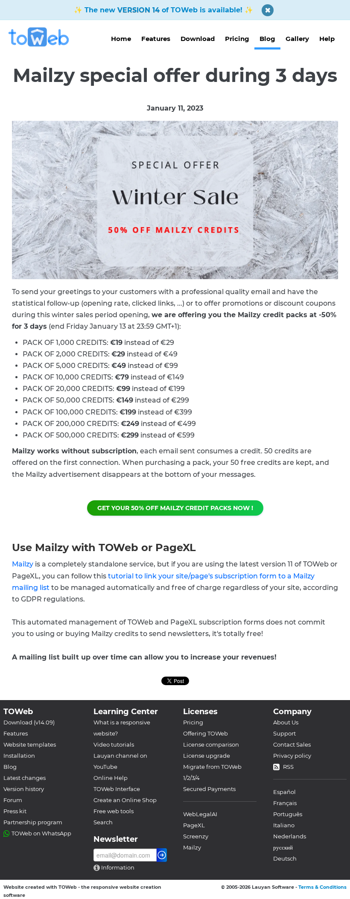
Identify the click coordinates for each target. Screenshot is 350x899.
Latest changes (24, 777)
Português (287, 814)
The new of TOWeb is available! (163, 10)
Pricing (237, 39)
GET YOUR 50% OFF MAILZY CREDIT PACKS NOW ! (175, 508)
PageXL (194, 825)
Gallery (297, 39)
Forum (12, 800)
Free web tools (113, 811)
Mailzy (22, 564)
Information (117, 867)
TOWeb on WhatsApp (41, 833)
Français (285, 803)
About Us (285, 722)
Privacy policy (292, 755)
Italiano (284, 825)
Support (284, 733)
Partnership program (32, 822)
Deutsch (285, 858)
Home (121, 39)
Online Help (110, 777)
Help (327, 39)
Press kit (14, 811)
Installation (19, 755)
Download (198, 39)
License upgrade (206, 755)
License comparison (211, 744)
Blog (267, 39)
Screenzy (195, 836)
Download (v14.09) (29, 722)
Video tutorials (113, 744)
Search (103, 822)
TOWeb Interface (116, 788)
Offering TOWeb (205, 733)
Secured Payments (209, 788)
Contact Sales (292, 744)
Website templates (29, 744)
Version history (23, 788)
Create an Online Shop (125, 800)
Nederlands (289, 836)
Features (155, 39)
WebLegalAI (200, 814)
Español (284, 791)
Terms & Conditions (322, 887)
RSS (288, 766)
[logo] (42, 37)
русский (283, 847)
